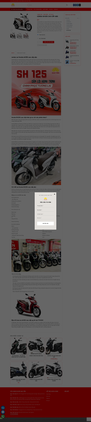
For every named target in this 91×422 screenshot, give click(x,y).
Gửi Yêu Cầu (45, 223)
